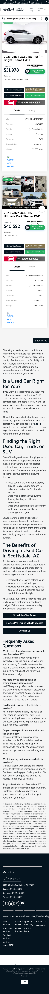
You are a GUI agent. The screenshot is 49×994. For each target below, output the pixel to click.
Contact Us (24, 631)
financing (7, 420)
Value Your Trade (16, 96)
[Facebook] (5, 903)
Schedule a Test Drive (24, 615)
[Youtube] (22, 903)
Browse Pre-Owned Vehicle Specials (24, 623)
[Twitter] (16, 903)
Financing (30, 916)
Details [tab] (17, 110)
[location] (46, 2)
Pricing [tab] (32, 110)
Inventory (9, 916)
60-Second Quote (37, 96)
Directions (41, 925)
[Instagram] (11, 903)
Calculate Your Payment (13, 90)
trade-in (37, 424)
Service (19, 916)
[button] (42, 53)
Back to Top (41, 340)
